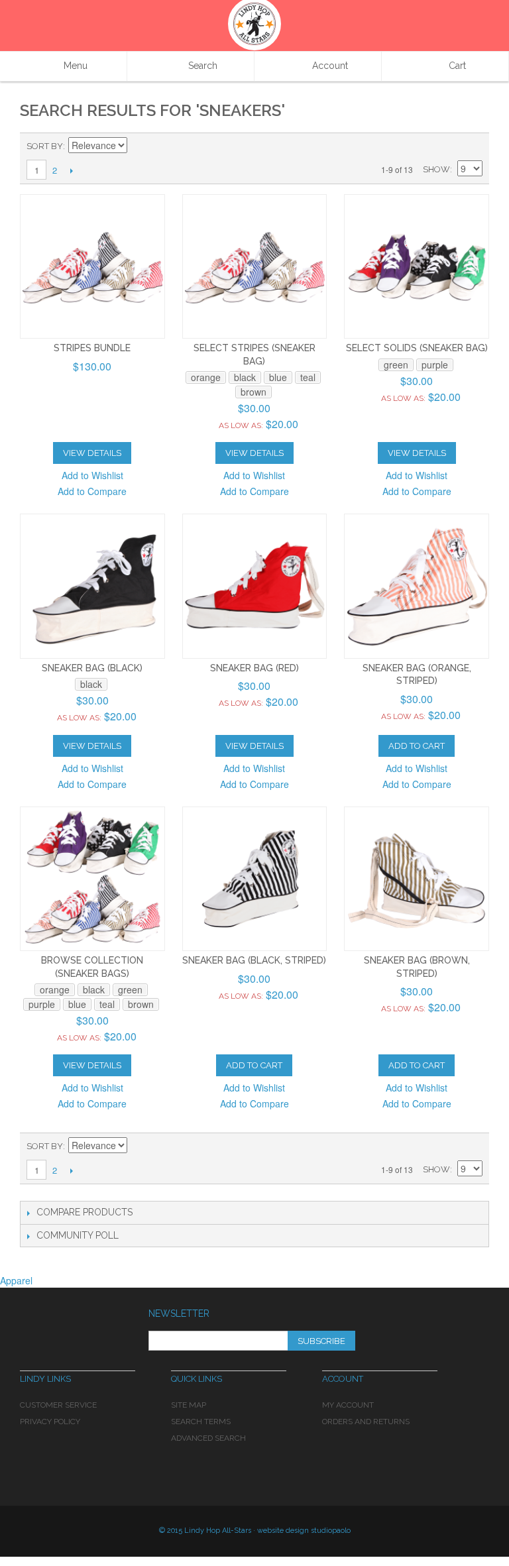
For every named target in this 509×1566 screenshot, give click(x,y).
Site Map (188, 1405)
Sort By (45, 146)
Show (436, 169)
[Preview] (92, 266)
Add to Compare (92, 491)
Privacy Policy (50, 1421)
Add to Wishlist (92, 475)
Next (71, 170)
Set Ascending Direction (139, 146)
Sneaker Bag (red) (254, 668)
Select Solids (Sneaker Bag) (417, 348)
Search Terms (201, 1421)
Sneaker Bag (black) (92, 668)
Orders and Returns (366, 1421)
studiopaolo (331, 1530)
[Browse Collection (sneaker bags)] (92, 879)
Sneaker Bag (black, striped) (254, 960)
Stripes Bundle (92, 348)
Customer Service (58, 1405)
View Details (92, 453)
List (472, 146)
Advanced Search (208, 1438)
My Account (348, 1405)
